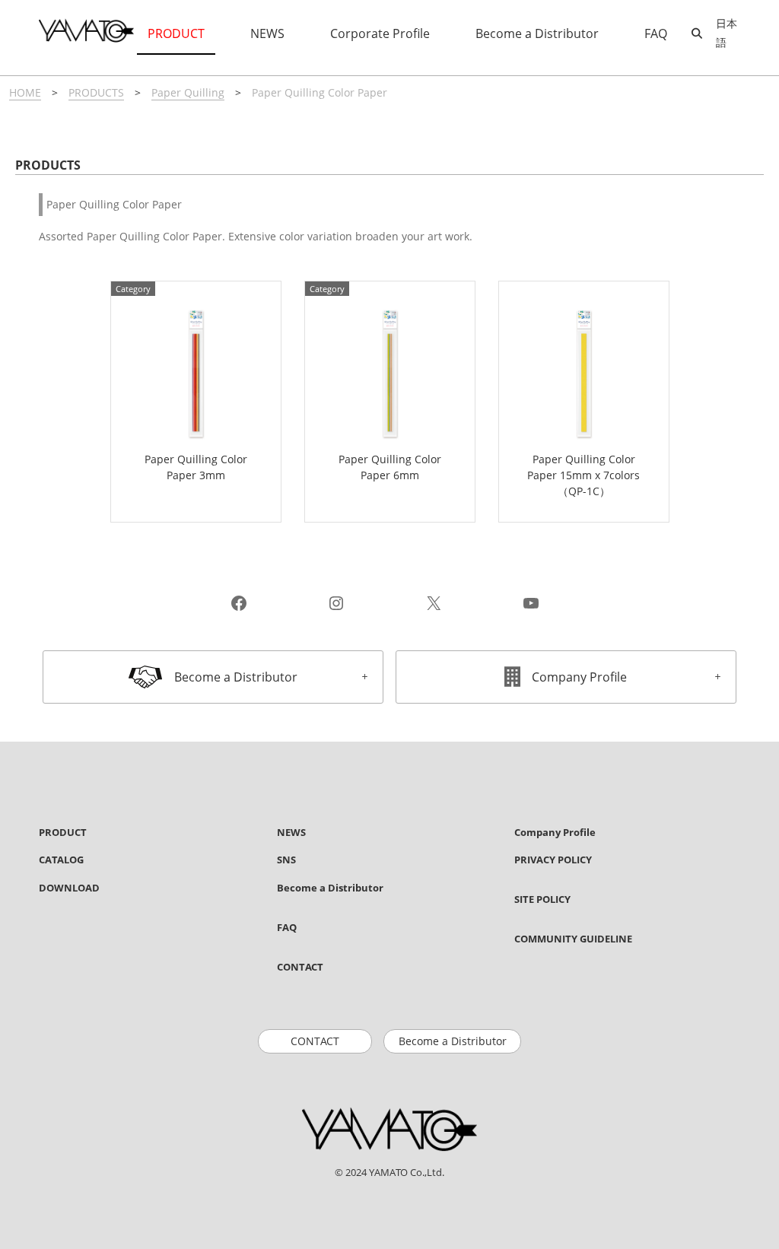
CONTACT (315, 1041)
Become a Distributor (235, 677)
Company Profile (579, 677)
